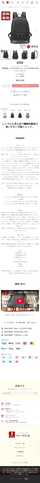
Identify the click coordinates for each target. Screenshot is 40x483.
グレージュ (27, 110)
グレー (20, 110)
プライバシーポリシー (16, 478)
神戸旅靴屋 (10, 2)
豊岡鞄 (26, 66)
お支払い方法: (5, 340)
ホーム (5, 7)
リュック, (21, 66)
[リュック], (15, 66)
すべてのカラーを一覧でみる (20, 104)
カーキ (12, 110)
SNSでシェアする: (6, 354)
